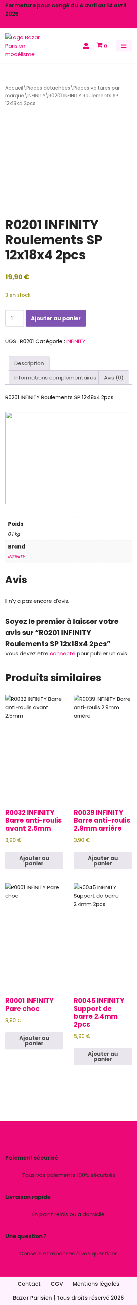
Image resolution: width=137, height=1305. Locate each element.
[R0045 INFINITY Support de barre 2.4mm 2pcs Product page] (103, 935)
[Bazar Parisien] (26, 45)
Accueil (14, 88)
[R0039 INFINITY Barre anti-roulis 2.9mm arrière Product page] (103, 747)
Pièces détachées (48, 88)
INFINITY (36, 95)
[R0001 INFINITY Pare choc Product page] (34, 935)
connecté (63, 653)
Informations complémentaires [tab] (55, 377)
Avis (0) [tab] (114, 377)
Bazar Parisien (32, 1297)
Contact (29, 1283)
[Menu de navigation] (124, 45)
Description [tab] (29, 363)
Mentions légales (96, 1283)
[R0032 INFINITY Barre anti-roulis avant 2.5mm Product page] (34, 747)
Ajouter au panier (56, 318)
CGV (57, 1283)
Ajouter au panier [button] (34, 860)
